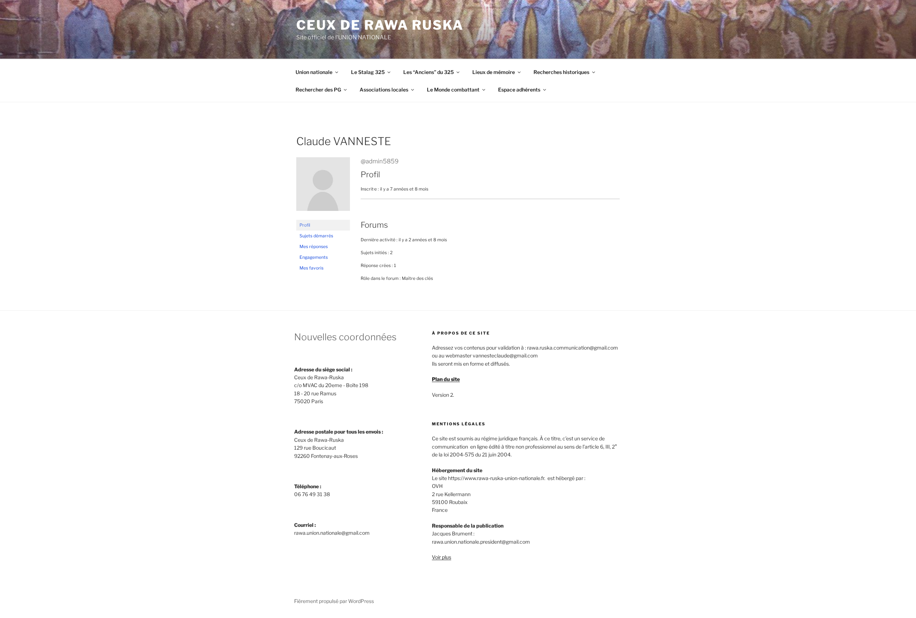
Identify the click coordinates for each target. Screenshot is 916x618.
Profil (304, 225)
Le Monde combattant (453, 89)
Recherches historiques (561, 72)
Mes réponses (313, 246)
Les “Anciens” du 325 (428, 72)
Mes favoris (311, 268)
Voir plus (441, 557)
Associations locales (384, 89)
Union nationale (314, 72)
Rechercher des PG (318, 89)
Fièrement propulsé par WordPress (334, 601)
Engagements (313, 257)
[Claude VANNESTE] (323, 216)
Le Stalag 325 (368, 72)
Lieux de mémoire (493, 72)
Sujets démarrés (316, 235)
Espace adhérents (519, 89)
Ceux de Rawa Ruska (380, 25)
